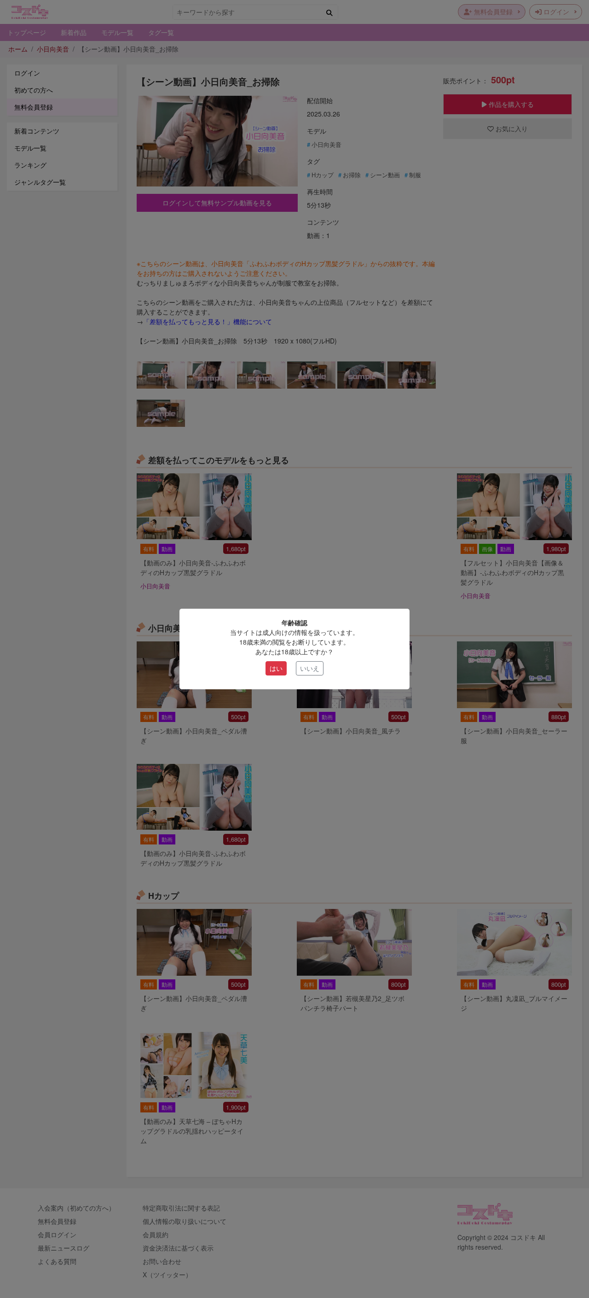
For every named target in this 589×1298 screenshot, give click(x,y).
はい (276, 668)
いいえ (309, 668)
